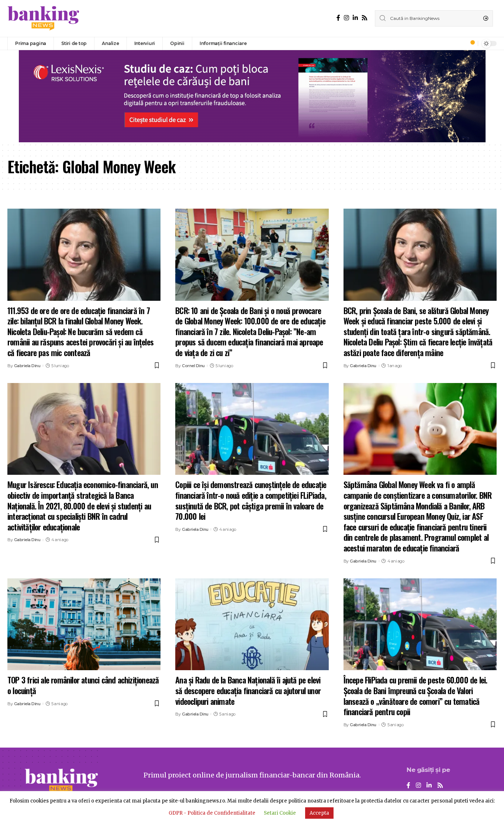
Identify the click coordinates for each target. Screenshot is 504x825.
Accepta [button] (319, 813)
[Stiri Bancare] (43, 18)
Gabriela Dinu (27, 365)
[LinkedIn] (355, 18)
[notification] (470, 43)
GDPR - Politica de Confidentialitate (212, 813)
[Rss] (364, 18)
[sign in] (460, 43)
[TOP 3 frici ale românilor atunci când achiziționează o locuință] (83, 624)
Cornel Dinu (193, 365)
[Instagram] (346, 18)
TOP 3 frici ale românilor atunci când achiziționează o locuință (83, 685)
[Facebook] (338, 18)
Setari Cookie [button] (280, 813)
